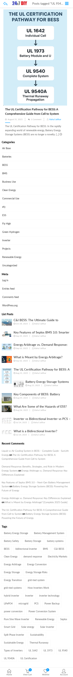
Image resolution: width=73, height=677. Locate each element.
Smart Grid (9, 627)
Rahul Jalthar (55, 119)
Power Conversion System (42, 611)
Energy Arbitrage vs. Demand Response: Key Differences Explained (36, 498)
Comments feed (10, 297)
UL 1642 (33, 650)
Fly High (6, 224)
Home (9, 675)
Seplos (63, 619)
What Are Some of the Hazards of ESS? (40, 406)
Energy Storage (12, 572)
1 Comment (36, 119)
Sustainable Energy (14, 643)
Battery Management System (49, 533)
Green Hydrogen (11, 232)
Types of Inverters (13, 650)
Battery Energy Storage (16, 533)
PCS (36, 604)
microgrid (23, 604)
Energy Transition (13, 580)
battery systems (55, 541)
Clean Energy (9, 190)
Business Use (9, 182)
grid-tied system (36, 580)
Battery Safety (11, 541)
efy (3, 207)
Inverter (6, 240)
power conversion (13, 611)
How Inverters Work (38, 588)
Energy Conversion (37, 564)
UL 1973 (47, 650)
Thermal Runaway (39, 643)
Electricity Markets (57, 557)
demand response (32, 557)
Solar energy (27, 627)
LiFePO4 (8, 604)
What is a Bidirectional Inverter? (35, 431)
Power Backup (52, 604)
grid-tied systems (13, 588)
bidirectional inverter (26, 549)
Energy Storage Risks (36, 572)
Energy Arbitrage (12, 564)
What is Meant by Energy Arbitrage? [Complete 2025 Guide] (36, 502)
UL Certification (28, 658)
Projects (6, 249)
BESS (5, 165)
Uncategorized (9, 265)
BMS (4, 173)
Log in (5, 280)
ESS (4, 215)
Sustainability (37, 635)
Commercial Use (10, 198)
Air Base (6, 148)
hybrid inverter (11, 596)
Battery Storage (33, 541)
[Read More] (61, 134)
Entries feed (8, 289)
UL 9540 (62, 650)
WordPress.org (9, 305)
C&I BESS (59, 549)
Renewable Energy (11, 257)
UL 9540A (9, 658)
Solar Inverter (47, 627)
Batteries (6, 157)
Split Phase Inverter (14, 635)
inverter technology (49, 596)
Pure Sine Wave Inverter (16, 619)
